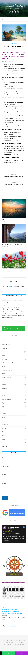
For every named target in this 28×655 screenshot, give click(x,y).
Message (5, 483)
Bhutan (3, 355)
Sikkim (3, 432)
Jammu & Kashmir (6, 381)
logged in (11, 286)
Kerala (3, 392)
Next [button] (24, 566)
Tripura (3, 439)
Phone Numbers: (6, 623)
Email (4, 474)
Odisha (3, 421)
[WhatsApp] (8, 653)
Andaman (14, 43)
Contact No (6, 466)
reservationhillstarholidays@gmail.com (12, 613)
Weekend (4, 446)
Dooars (4, 366)
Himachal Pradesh (6, 377)
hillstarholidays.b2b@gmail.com (10, 609)
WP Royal (22, 644)
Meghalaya (4, 402)
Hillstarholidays (14, 5)
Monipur (4, 410)
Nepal (3, 417)
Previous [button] (4, 566)
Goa (3, 219)
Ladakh (3, 395)
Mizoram (4, 406)
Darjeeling (4, 359)
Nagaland (4, 413)
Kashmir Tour (6, 270)
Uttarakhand (5, 443)
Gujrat (3, 373)
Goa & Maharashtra (7, 370)
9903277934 (12, 627)
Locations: (4, 615)
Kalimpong (4, 384)
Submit (5, 498)
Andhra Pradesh (6, 344)
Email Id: (4, 607)
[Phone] (21, 653)
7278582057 (12, 625)
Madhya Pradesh (6, 399)
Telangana (4, 435)
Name (4, 458)
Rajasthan (4, 428)
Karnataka (4, 388)
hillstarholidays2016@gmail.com (10, 611)
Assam (3, 352)
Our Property (5, 424)
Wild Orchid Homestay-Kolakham (12, 244)
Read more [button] (6, 540)
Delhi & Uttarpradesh (7, 363)
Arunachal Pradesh (6, 348)
